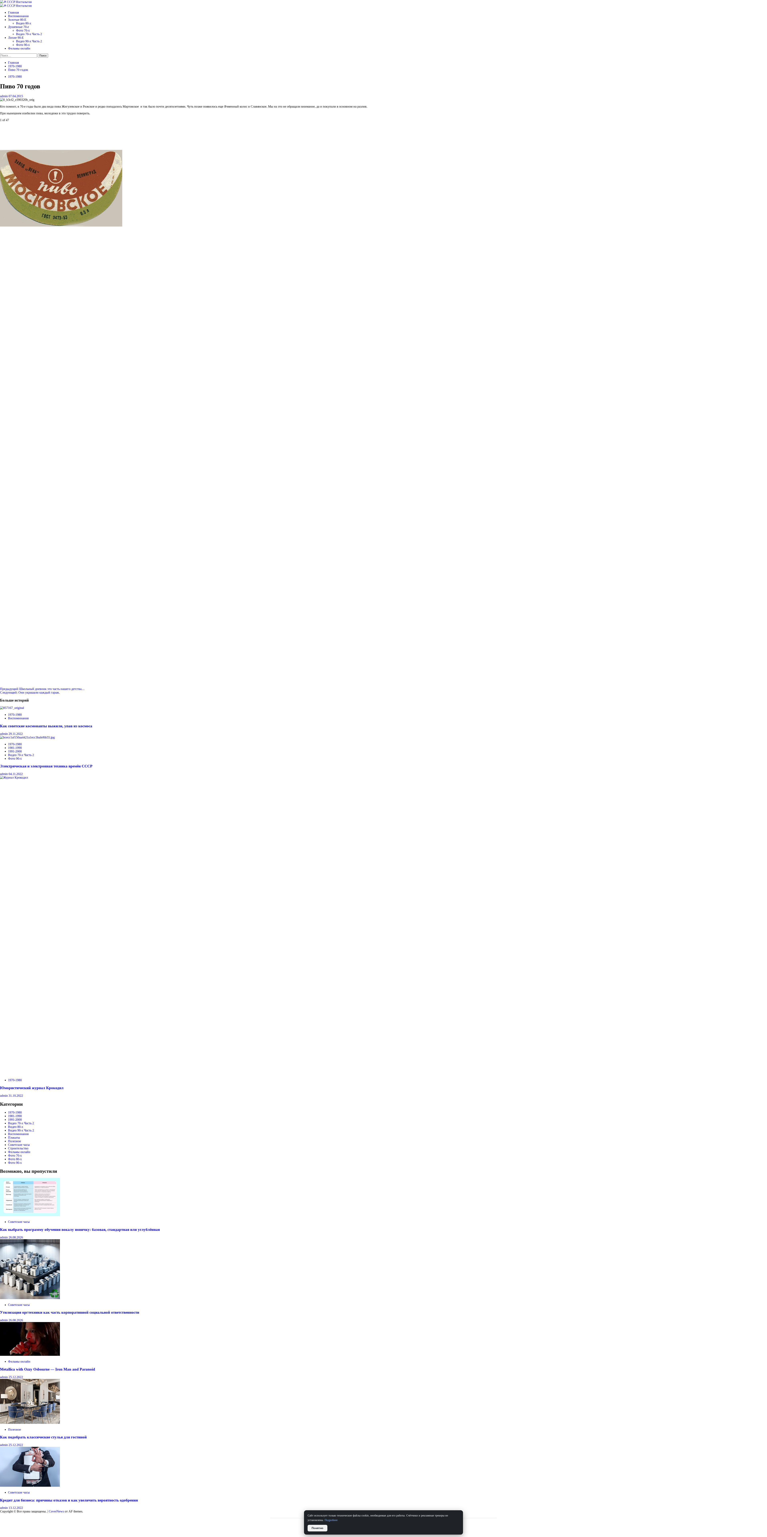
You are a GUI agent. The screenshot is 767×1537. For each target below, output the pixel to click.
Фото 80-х (15, 1159)
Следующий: (30, 692)
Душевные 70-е (18, 27)
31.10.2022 (16, 1095)
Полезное (14, 1141)
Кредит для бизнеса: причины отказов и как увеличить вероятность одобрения (69, 1500)
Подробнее (331, 1520)
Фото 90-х (23, 45)
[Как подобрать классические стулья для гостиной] (30, 1422)
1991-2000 (15, 751)
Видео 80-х (23, 23)
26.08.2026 (16, 1237)
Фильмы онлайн (19, 48)
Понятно (317, 1528)
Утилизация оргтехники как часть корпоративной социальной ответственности (69, 1312)
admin (4, 96)
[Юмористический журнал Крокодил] (299, 777)
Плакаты (14, 1137)
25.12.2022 (16, 1377)
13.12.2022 (16, 1507)
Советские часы (19, 1144)
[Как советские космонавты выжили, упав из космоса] (12, 708)
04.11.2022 (16, 774)
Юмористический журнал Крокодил (32, 1088)
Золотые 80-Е (17, 19)
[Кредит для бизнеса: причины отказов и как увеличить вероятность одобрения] (30, 1485)
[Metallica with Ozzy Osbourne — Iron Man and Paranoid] (30, 1354)
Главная (13, 12)
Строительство (18, 1148)
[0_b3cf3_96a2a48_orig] (61, 225)
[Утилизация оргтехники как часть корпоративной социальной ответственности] (30, 1298)
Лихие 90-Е (16, 37)
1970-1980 (15, 76)
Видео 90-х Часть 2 (29, 41)
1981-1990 (15, 747)
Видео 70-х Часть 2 (29, 34)
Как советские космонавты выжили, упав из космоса (46, 726)
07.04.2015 (16, 96)
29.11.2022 (16, 733)
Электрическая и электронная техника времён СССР (46, 766)
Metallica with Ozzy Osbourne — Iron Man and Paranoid (47, 1369)
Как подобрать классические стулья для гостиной (43, 1437)
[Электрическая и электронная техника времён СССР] (27, 737)
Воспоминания (18, 16)
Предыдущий (42, 689)
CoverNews (56, 1511)
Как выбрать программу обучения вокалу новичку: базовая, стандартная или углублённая (80, 1229)
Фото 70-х (23, 30)
